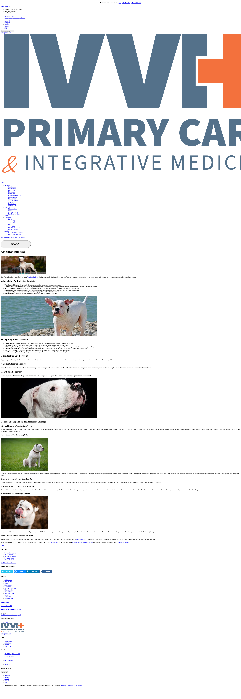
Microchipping (12, 197)
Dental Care (136, 3)
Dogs (13, 221)
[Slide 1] (3, 613)
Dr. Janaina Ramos (10, 553)
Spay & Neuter (124, 3)
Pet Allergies (12, 199)
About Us (7, 207)
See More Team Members (8, 563)
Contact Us (8, 643)
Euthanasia (11, 193)
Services (7, 185)
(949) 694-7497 (9, 16)
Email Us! (7, 664)
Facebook (121, 542)
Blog (9, 224)
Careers (10, 210)
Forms (6, 215)
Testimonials (8, 641)
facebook (7, 21)
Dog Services (12, 188)
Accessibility (8, 646)
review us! (4, 622)
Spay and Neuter (13, 200)
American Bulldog (32, 277)
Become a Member (6, 237)
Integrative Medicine (14, 195)
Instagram (127, 542)
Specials (7, 231)
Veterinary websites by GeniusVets (71, 685)
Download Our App (14, 227)
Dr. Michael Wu (9, 560)
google (7, 26)
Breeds (10, 219)
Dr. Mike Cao (9, 554)
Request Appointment (18, 237)
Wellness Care (12, 205)
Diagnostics (11, 192)
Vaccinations (12, 204)
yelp (6, 28)
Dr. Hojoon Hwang (10, 556)
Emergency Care (6, 33)
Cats (13, 222)
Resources (8, 217)
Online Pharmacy (13, 229)
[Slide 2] (5, 613)
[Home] (12, 632)
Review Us (4, 672)
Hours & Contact (6, 6)
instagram (7, 22)
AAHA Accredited (13, 212)
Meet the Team (12, 209)
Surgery (10, 202)
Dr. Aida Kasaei (9, 558)
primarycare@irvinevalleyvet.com (15, 18)
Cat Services (12, 187)
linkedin (7, 24)
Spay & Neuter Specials (15, 232)
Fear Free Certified (13, 214)
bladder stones (80, 539)
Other (13, 226)
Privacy (7, 644)
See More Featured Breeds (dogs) (11, 615)
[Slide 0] (1, 613)
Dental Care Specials (14, 234)
